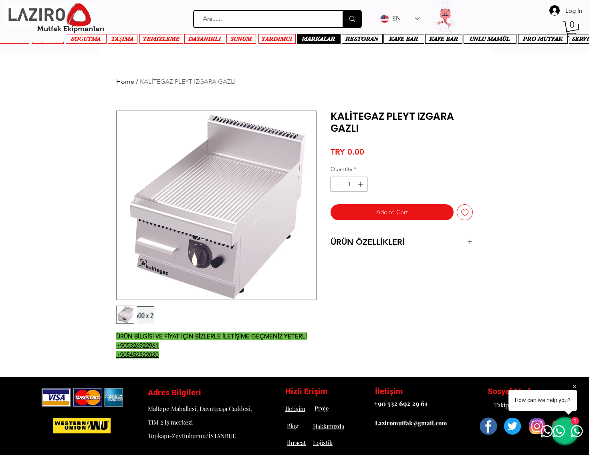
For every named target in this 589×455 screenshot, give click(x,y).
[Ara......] (352, 19)
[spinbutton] (349, 184)
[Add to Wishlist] (465, 212)
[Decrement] (337, 184)
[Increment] (361, 184)
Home (125, 81)
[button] (572, 29)
